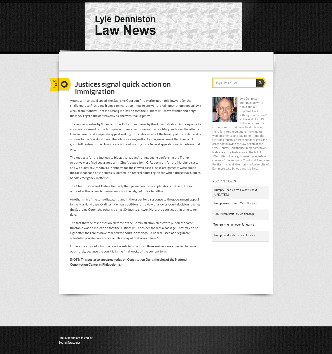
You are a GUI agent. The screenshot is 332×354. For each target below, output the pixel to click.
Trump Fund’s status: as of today (234, 235)
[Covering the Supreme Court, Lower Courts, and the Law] (163, 49)
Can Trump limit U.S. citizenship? (234, 214)
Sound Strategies (70, 342)
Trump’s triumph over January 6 (234, 224)
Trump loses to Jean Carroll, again (235, 203)
